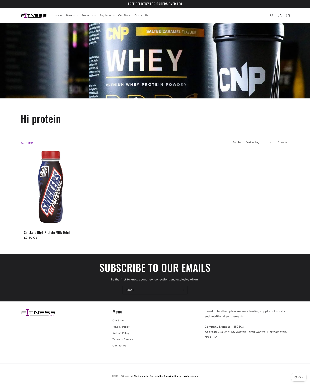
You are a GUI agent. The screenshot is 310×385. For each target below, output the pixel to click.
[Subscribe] (183, 290)
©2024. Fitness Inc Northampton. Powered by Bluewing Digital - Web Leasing (155, 376)
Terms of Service (122, 339)
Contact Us (119, 345)
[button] (72, 15)
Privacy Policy (121, 326)
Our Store (118, 320)
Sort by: (237, 142)
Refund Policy (121, 333)
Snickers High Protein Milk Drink (47, 232)
